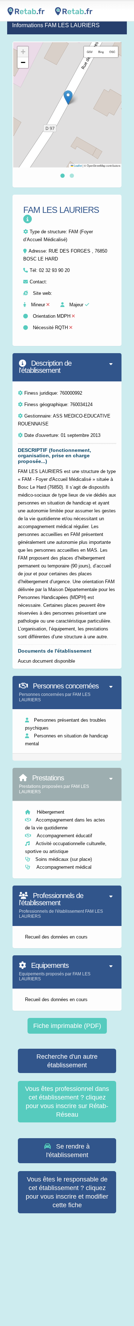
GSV (90, 52)
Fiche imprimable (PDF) (67, 1025)
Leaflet (77, 165)
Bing (101, 52)
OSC (112, 52)
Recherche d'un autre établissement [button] (67, 1061)
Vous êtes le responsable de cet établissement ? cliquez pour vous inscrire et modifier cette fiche (67, 1192)
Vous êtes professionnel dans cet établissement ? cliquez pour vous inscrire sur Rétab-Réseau (67, 1101)
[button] (68, 97)
